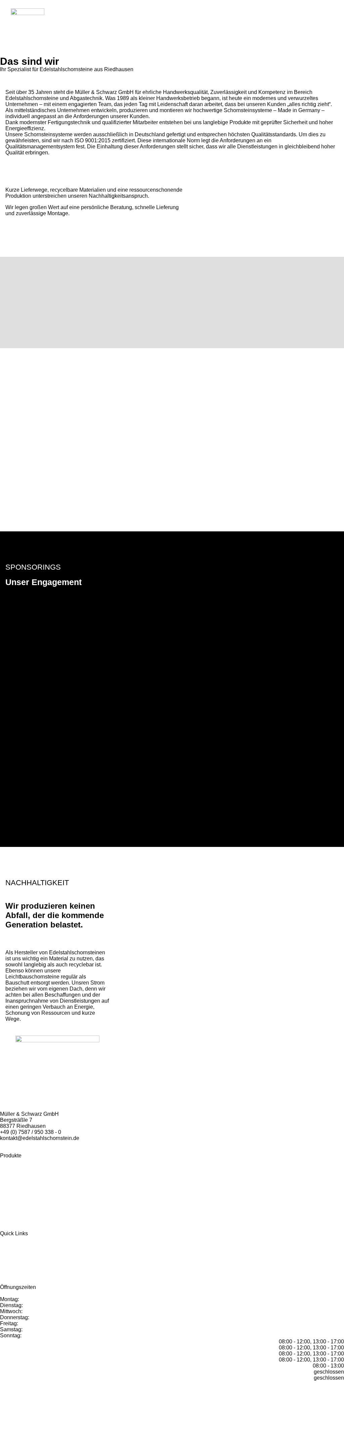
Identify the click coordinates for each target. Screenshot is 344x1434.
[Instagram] (9, 1389)
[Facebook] (2, 1389)
